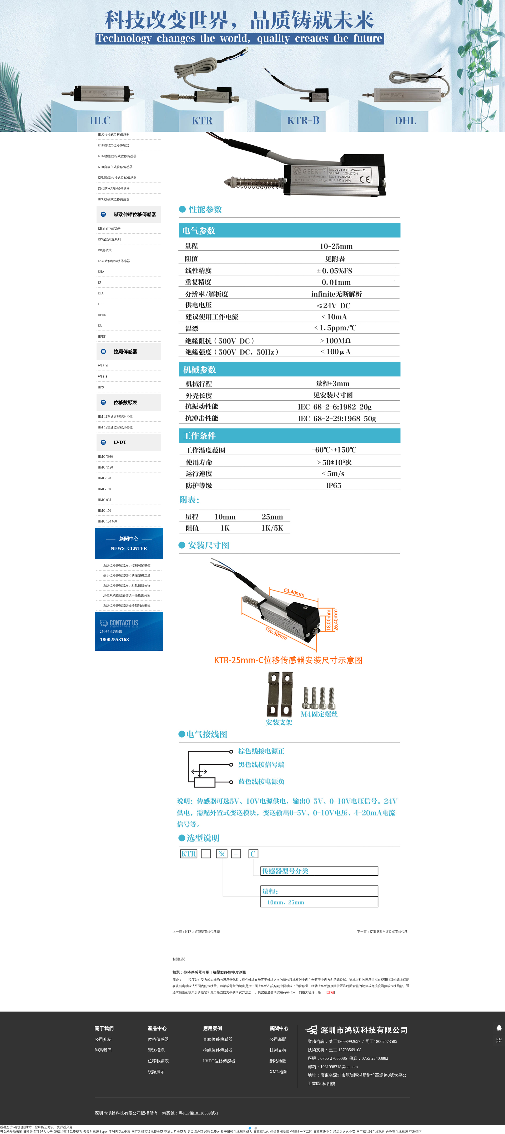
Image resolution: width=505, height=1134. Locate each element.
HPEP (102, 336)
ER (100, 326)
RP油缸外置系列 (109, 239)
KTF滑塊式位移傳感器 (113, 145)
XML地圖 (278, 1071)
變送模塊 (156, 1050)
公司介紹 (103, 1039)
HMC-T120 (105, 467)
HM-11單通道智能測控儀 (115, 416)
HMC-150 (104, 510)
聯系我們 (103, 1050)
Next (496, 567)
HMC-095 (104, 500)
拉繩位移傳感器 (218, 1050)
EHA (101, 272)
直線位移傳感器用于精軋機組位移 (126, 585)
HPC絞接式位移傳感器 (113, 199)
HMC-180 (104, 489)
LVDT (120, 442)
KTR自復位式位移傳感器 (115, 167)
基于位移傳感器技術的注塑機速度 (126, 575)
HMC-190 (104, 478)
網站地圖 (278, 1061)
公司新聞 (278, 1039)
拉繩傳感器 (125, 351)
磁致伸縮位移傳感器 (135, 214)
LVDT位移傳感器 (219, 1061)
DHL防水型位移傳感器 (114, 188)
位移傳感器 (158, 1039)
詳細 (330, 992)
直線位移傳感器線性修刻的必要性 (126, 605)
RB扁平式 (105, 250)
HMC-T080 (105, 456)
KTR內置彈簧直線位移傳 (202, 932)
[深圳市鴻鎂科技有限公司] (252, 130)
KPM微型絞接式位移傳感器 (117, 178)
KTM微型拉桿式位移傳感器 (117, 156)
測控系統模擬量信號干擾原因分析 (126, 595)
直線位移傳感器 (218, 1039)
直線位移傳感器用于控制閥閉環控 (126, 565)
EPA (101, 293)
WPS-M (103, 366)
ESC (101, 304)
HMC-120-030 (107, 521)
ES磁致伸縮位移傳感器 (114, 261)
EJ (99, 282)
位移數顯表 (125, 402)
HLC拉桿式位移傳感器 (113, 134)
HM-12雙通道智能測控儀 (115, 427)
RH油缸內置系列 (109, 228)
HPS (101, 387)
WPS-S (102, 376)
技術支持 (278, 1050)
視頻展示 (156, 1071)
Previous (9, 567)
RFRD (102, 315)
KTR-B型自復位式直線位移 (389, 932)
